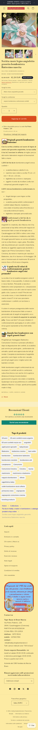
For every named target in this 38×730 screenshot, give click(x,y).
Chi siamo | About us (11, 541)
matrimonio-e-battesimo (21, 473)
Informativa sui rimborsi (22, 713)
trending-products (8, 499)
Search (6, 532)
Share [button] (6, 397)
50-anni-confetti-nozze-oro (11, 442)
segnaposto (20, 491)
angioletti (27, 442)
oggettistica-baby (8, 482)
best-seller (32, 451)
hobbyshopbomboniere (17, 711)
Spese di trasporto (11, 566)
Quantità (4, 106)
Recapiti (20, 726)
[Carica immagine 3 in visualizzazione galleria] (28, 54)
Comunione (18, 464)
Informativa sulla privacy (20, 717)
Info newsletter (9, 575)
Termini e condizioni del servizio (20, 720)
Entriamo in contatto (11, 537)
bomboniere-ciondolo (9, 460)
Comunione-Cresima (9, 469)
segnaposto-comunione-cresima (13, 495)
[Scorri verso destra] (35, 54)
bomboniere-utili (26, 460)
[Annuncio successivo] (34, 2)
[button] (4, 8)
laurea (31, 469)
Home (4, 506)
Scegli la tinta (6, 87)
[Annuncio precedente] (4, 2)
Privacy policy (9, 546)
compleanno (6, 464)
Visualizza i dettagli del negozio (15, 134)
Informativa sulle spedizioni (14, 723)
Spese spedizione (7, 82)
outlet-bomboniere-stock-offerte (13, 486)
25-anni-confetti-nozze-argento (21, 438)
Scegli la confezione (8, 97)
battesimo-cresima (18, 451)
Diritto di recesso (10, 551)
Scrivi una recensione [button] (19, 422)
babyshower (24, 447)
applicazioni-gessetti (9, 447)
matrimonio (6, 473)
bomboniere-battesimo (21, 455)
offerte (22, 477)
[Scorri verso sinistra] (2, 54)
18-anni (4, 438)
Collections (14, 506)
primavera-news (7, 491)
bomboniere (6, 455)
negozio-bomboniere (9, 477)
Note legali (8, 561)
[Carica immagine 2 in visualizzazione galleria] (19, 54)
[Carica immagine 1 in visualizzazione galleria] (9, 54)
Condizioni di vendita (11, 570)
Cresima (23, 469)
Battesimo (5, 451)
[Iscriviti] (31, 681)
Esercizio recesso (10, 556)
